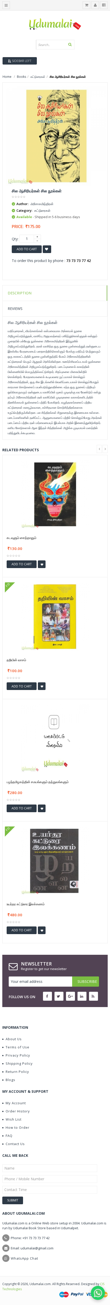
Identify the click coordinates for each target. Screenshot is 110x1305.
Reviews (15, 308)
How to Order (17, 1127)
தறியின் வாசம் (16, 660)
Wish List (13, 1119)
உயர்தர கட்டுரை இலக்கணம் (26, 904)
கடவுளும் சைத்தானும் (21, 537)
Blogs (10, 1079)
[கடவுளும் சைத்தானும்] (55, 494)
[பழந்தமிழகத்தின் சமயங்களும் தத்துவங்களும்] (55, 738)
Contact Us (15, 1143)
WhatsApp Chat (24, 1258)
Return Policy (17, 1071)
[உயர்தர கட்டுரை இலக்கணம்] (55, 860)
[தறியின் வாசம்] (55, 616)
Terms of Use (17, 1047)
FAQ (9, 1135)
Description (19, 293)
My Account (16, 1103)
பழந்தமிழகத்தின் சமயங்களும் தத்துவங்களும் (38, 782)
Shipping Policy (19, 1063)
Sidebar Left (21, 61)
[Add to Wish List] (42, 564)
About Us (14, 1039)
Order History (18, 1111)
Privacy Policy (18, 1055)
